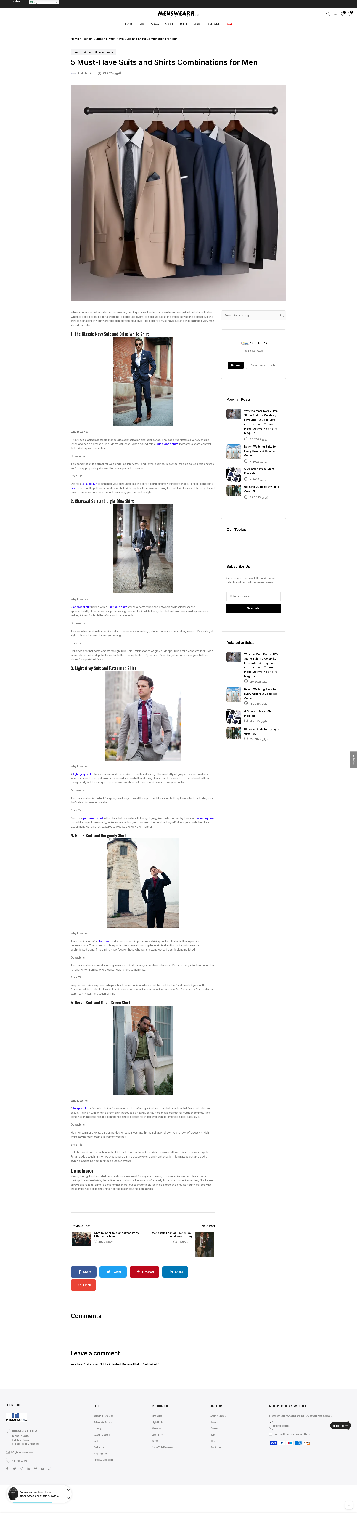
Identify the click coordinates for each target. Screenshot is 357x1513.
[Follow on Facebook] (7, 1468)
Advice (155, 1441)
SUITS (141, 23)
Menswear (157, 1428)
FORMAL (155, 23)
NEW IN (128, 23)
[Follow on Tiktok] (49, 1468)
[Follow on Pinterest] (35, 1468)
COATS (197, 23)
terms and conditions (300, 1434)
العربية (36, 2)
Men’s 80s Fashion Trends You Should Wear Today (172, 1235)
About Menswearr (218, 1416)
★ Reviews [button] (354, 759)
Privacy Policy (100, 1453)
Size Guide (157, 1416)
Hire (212, 1441)
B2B (212, 1434)
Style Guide (157, 1422)
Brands (214, 1422)
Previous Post (80, 1226)
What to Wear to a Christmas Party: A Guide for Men (117, 1235)
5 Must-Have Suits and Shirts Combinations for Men (142, 39)
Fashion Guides (92, 39)
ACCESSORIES (214, 23)
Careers (214, 1428)
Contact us (99, 1447)
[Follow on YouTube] (42, 1468)
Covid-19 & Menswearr (163, 1447)
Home (75, 39)
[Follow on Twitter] (14, 1468)
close (10, 1)
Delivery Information (103, 1416)
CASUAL (169, 23)
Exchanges (99, 1428)
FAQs (96, 1441)
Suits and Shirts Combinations (93, 52)
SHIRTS (183, 23)
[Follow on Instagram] (21, 1468)
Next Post (208, 1226)
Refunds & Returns (103, 1422)
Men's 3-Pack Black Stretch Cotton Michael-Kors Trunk (41, 1496)
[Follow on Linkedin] (28, 1468)
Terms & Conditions (103, 1459)
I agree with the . (292, 1434)
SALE (229, 23)
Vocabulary (157, 1434)
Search (283, 315)
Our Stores (215, 1447)
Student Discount (102, 1434)
